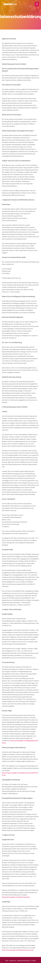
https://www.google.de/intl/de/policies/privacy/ (17, 950)
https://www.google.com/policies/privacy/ (16, 897)
